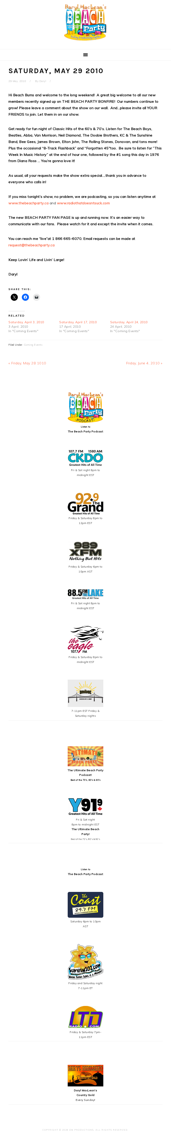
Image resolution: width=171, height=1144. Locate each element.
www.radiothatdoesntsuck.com (83, 203)
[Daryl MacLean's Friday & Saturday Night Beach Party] (85, 42)
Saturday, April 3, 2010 (26, 322)
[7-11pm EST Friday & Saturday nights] (85, 706)
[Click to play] (85, 421)
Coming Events (33, 344)
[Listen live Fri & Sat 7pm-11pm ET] (85, 1027)
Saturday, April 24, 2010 (129, 322)
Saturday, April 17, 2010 (78, 322)
